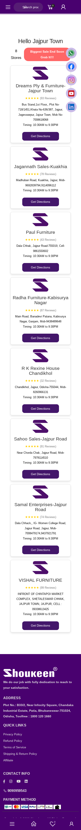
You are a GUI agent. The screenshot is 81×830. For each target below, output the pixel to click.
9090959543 (17, 791)
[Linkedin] (26, 781)
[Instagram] (10, 781)
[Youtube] (19, 781)
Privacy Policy (12, 734)
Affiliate (8, 760)
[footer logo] (40, 672)
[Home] (34, 824)
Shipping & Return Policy (20, 753)
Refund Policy (12, 740)
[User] (72, 824)
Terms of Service (14, 747)
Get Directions (40, 136)
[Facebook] (4, 781)
